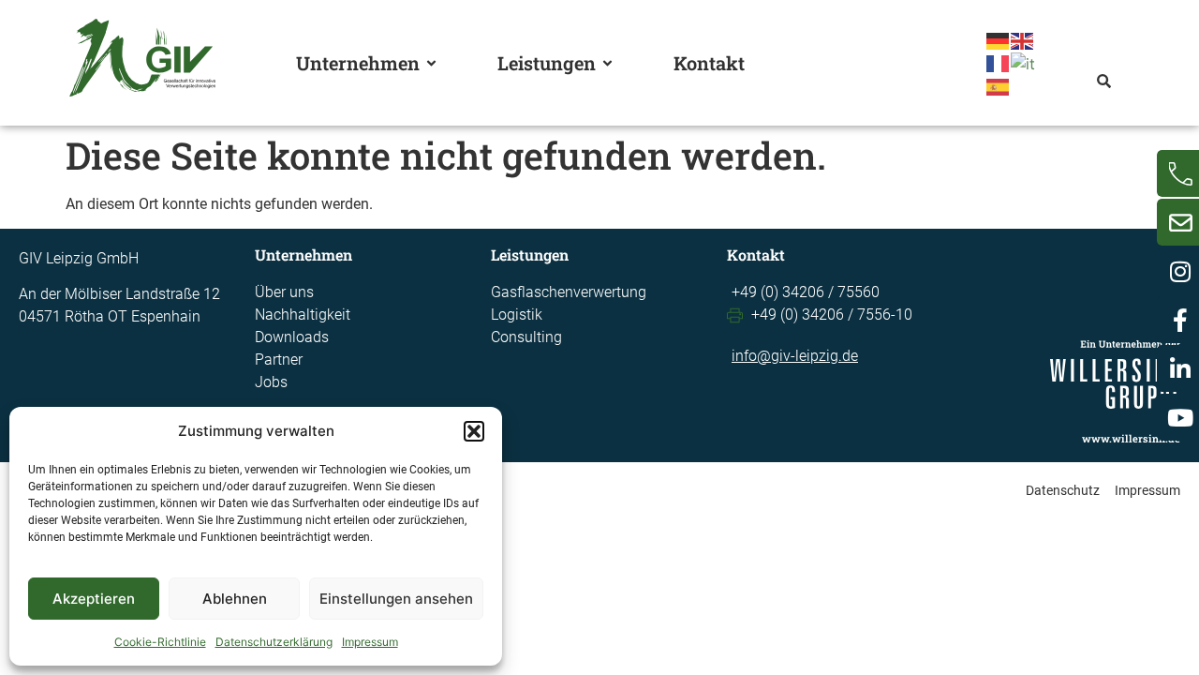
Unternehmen (358, 63)
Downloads (292, 337)
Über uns (284, 292)
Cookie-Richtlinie (160, 642)
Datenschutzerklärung (274, 642)
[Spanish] (998, 86)
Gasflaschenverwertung (568, 292)
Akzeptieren (93, 599)
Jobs (271, 382)
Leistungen (546, 63)
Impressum (370, 642)
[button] (474, 431)
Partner (279, 359)
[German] (998, 39)
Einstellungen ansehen (396, 599)
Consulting (526, 337)
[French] (998, 61)
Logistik (516, 314)
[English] (1023, 39)
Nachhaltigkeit (302, 314)
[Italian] (1024, 61)
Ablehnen (234, 599)
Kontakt (709, 63)
